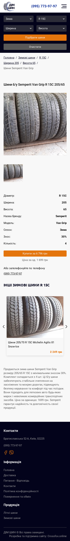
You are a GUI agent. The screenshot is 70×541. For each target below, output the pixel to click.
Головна (9, 470)
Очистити (35, 46)
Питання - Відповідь (16, 480)
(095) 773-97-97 (44, 6)
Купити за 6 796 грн (35, 253)
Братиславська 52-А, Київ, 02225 (24, 438)
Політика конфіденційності (21, 491)
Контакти (10, 486)
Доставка (10, 475)
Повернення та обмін (17, 496)
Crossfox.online (57, 536)
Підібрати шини (35, 37)
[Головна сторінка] (9, 6)
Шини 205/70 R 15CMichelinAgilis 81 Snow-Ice (31, 344)
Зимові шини (12, 518)
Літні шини (11, 512)
